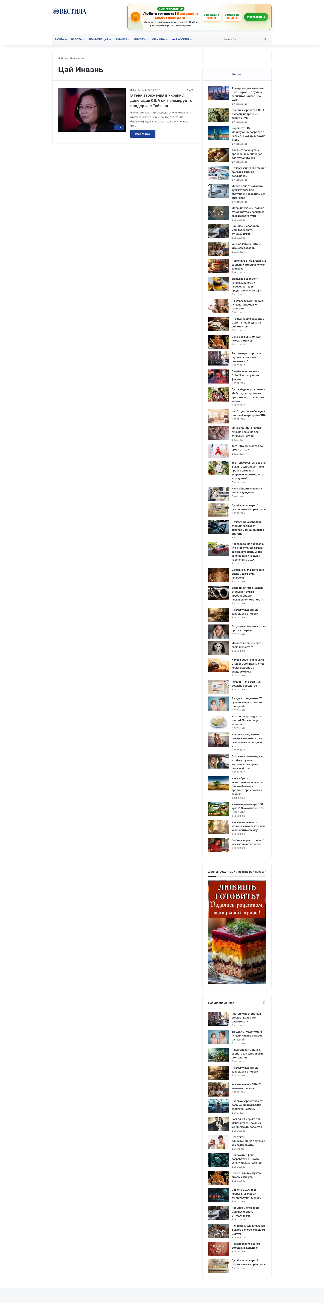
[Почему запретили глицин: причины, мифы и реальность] (218, 173)
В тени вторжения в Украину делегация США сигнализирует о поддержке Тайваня (161, 100)
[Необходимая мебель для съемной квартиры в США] (218, 416)
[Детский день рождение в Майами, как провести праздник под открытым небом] (218, 394)
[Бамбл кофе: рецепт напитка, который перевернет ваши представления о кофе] (218, 284)
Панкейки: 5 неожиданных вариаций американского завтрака (249, 264)
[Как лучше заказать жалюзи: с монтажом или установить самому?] (218, 827)
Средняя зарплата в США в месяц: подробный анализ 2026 (248, 113)
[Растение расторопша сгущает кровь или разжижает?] (218, 358)
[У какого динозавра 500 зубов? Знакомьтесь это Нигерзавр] (218, 809)
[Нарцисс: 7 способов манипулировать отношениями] (218, 231)
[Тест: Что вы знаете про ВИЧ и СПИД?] (218, 451)
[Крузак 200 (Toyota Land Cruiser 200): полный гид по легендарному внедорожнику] (218, 665)
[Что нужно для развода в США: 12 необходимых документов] (218, 324)
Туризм (121, 39)
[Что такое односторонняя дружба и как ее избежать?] (218, 1142)
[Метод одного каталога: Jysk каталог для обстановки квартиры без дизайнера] (218, 191)
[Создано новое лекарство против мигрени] (218, 631)
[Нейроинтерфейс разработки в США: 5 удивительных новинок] (218, 1160)
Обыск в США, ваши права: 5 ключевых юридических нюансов (246, 1193)
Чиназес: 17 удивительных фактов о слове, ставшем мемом (249, 1229)
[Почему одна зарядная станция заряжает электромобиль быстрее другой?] (218, 527)
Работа (76, 39)
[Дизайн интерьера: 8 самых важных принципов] (218, 510)
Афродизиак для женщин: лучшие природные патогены (248, 304)
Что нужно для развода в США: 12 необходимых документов (248, 322)
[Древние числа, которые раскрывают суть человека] (218, 575)
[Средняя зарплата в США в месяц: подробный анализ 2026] (218, 115)
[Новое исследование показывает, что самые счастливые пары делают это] (218, 740)
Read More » (143, 133)
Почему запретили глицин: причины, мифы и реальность (249, 171)
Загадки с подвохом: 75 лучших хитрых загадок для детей (247, 702)
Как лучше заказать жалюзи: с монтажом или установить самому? (248, 826)
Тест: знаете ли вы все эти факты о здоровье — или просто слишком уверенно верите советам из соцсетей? (249, 470)
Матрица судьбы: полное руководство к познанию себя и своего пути (248, 211)
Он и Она (158, 39)
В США (59, 39)
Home (64, 58)
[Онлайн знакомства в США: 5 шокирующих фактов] (218, 376)
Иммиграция (98, 39)
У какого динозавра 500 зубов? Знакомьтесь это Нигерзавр (248, 808)
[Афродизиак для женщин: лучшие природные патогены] (218, 306)
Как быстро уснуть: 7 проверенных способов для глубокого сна (247, 153)
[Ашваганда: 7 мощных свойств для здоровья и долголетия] (218, 1055)
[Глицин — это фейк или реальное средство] (218, 687)
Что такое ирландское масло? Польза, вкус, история (246, 720)
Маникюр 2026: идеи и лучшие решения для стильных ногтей (246, 431)
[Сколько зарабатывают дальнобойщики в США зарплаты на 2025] (218, 1106)
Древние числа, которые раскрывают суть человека (248, 573)
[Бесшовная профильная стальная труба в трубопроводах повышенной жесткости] (218, 593)
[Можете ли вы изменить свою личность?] (218, 648)
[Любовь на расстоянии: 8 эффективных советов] (218, 845)
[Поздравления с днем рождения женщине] (218, 1249)
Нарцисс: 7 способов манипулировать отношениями (245, 229)
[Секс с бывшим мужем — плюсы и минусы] (218, 342)
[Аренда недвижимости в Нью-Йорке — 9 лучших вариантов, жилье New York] (218, 93)
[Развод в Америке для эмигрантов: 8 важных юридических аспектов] (218, 1124)
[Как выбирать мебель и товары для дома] (218, 494)
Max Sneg (138, 90)
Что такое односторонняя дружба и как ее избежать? (248, 1140)
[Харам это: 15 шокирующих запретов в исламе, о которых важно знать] (218, 133)
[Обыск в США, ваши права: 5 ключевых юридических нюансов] (218, 1195)
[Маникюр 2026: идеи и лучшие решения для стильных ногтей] (218, 433)
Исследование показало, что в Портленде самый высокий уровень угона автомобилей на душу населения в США (248, 551)
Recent (237, 74)
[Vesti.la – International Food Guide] (69, 11)
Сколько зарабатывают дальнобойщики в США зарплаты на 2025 (247, 1104)
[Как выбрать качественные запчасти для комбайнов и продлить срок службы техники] (218, 783)
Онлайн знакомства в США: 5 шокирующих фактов (245, 375)
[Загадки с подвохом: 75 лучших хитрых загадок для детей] (218, 704)
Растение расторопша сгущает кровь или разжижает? (246, 357)
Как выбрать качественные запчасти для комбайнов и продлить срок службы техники (247, 786)
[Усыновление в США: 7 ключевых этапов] (218, 249)
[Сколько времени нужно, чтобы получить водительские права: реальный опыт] (218, 761)
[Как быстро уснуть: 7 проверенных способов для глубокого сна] (218, 155)
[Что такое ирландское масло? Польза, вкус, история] (218, 722)
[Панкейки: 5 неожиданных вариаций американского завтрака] (218, 266)
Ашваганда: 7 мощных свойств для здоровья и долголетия (247, 1053)
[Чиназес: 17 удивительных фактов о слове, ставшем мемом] (218, 1231)
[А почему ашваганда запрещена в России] (218, 615)
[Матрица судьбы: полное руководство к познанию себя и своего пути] (218, 213)
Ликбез (139, 39)
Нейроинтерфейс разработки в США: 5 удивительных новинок (247, 1158)
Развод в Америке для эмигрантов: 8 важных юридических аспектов (247, 1122)
